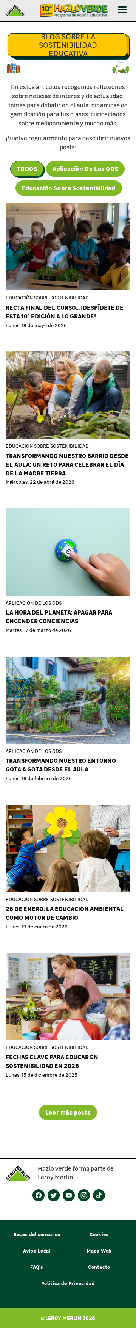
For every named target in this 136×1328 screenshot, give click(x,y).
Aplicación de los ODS (86, 168)
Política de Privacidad (68, 1283)
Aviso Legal (37, 1250)
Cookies (99, 1234)
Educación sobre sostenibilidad (69, 187)
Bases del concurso (37, 1234)
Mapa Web (99, 1250)
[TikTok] (99, 1195)
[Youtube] (69, 1195)
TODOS (27, 168)
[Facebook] (38, 1195)
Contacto (99, 1266)
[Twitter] (54, 1195)
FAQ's (36, 1266)
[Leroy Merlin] (22, 1173)
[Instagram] (84, 1195)
